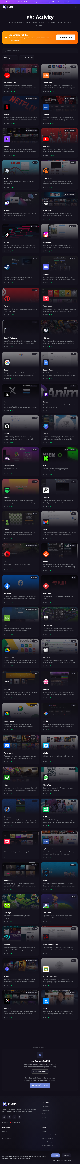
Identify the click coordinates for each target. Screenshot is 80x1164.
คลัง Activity (45, 1110)
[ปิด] (76, 2)
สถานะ (44, 1117)
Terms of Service (47, 1138)
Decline (66, 1155)
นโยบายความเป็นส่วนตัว (49, 1135)
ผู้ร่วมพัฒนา (5, 1142)
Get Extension (46, 1107)
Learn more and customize (62, 1160)
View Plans (68, 2)
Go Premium (65, 37)
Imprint (44, 1131)
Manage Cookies (41, 1071)
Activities (5, 1135)
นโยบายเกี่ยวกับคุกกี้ (47, 1142)
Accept (55, 1155)
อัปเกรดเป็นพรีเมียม (41, 1085)
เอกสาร (4, 1131)
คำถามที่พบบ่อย (7, 1138)
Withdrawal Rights (47, 1145)
